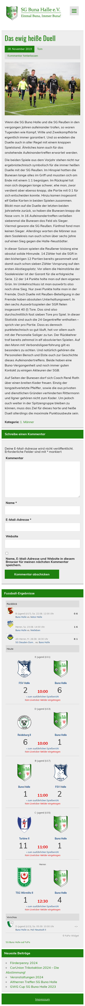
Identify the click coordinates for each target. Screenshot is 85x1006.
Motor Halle (36, 617)
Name (11, 502)
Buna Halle (20, 617)
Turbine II (24, 838)
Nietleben (35, 630)
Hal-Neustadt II (38, 929)
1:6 (76, 627)
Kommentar (14, 458)
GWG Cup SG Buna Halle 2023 (33, 987)
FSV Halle (24, 683)
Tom (39, 49)
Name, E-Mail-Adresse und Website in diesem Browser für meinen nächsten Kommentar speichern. (40, 561)
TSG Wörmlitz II (24, 892)
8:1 (76, 639)
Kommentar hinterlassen (23, 55)
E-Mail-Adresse (18, 519)
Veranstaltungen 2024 (26, 977)
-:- (76, 926)
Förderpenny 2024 (24, 963)
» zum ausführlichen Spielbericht (42, 696)
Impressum (42, 999)
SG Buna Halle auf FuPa (18, 942)
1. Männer (27, 422)
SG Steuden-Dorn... (25, 642)
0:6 (76, 613)
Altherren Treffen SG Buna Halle (33, 982)
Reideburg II (24, 734)
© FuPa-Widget (71, 935)
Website (12, 536)
